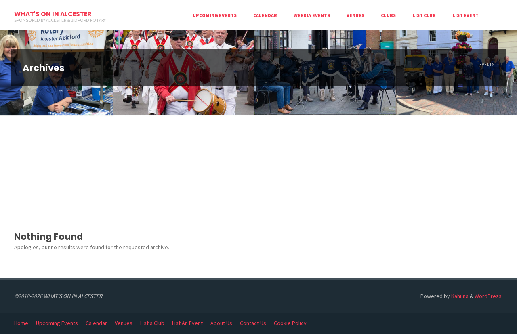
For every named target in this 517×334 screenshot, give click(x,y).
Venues (123, 323)
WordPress (488, 296)
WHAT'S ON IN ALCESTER (52, 14)
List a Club (152, 323)
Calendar (96, 323)
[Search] (494, 15)
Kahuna (459, 296)
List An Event (187, 323)
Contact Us (253, 323)
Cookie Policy (290, 323)
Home (21, 323)
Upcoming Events (57, 323)
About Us (221, 323)
